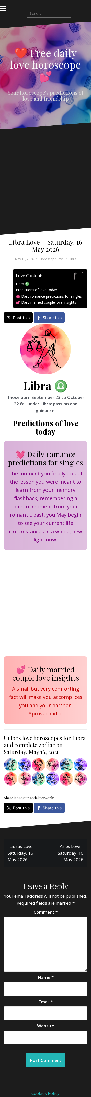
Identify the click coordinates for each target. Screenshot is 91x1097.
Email (45, 1002)
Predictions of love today (36, 289)
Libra (72, 259)
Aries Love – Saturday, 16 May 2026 (70, 853)
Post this (21, 317)
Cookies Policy (45, 1093)
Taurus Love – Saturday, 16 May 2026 (22, 853)
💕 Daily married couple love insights (46, 302)
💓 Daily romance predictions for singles (49, 296)
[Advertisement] (44, 182)
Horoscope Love (52, 259)
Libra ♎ (22, 283)
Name (46, 977)
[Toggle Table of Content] (76, 276)
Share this (52, 317)
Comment (46, 912)
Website (45, 1026)
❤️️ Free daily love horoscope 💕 (45, 64)
